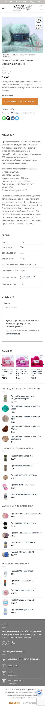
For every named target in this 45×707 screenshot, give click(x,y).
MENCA (15, 55)
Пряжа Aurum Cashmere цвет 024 (36, 373)
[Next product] (4, 71)
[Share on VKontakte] (13, 118)
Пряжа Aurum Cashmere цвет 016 (22, 373)
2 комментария (14, 675)
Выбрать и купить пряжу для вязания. (24, 659)
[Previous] (1, 369)
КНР (21, 284)
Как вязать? (13, 666)
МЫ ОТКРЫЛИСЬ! (16, 680)
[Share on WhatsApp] (4, 118)
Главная (5, 55)
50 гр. (22, 247)
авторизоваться (13, 334)
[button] (3, 8)
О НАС (11, 672)
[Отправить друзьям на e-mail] (8, 118)
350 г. (22, 253)
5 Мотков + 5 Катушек (28, 264)
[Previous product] (8, 71)
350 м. (22, 259)
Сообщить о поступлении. (19, 102)
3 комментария (17, 683)
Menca (22, 270)
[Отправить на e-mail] (4, 643)
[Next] (43, 369)
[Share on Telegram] (17, 118)
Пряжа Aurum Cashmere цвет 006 (7, 373)
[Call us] (8, 643)
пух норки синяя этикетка (25, 113)
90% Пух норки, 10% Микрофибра (27, 277)
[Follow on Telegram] (13, 643)
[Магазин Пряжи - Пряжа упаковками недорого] (23, 8)
